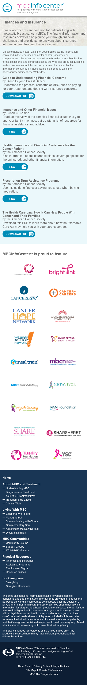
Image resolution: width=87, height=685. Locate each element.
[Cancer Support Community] (62, 316)
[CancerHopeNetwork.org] (24, 316)
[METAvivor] (62, 385)
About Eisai (24, 666)
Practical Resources (17, 556)
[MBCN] (62, 362)
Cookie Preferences (50, 670)
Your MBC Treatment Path (20, 495)
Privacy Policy (42, 666)
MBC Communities (16, 539)
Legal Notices (61, 666)
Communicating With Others (22, 521)
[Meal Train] (24, 362)
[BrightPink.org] (62, 269)
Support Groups (15, 546)
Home (7, 477)
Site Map (31, 670)
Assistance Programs (18, 564)
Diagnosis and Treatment (20, 492)
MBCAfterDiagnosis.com (44, 674)
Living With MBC (15, 509)
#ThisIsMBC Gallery (17, 550)
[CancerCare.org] (24, 293)
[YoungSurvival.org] (62, 454)
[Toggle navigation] (7, 7)
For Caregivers (13, 578)
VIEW (12, 131)
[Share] (24, 431)
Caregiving (12, 582)
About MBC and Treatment (22, 484)
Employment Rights (17, 568)
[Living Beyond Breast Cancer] (62, 339)
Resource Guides (16, 572)
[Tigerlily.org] (24, 454)
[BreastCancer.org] (24, 269)
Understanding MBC (17, 488)
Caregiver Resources (18, 586)
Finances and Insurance (20, 560)
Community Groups (17, 542)
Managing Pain (14, 517)
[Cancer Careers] (62, 293)
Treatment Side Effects (18, 499)
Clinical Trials (13, 503)
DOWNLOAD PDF (16, 96)
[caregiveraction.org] (24, 339)
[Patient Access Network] (62, 408)
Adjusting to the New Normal (22, 528)
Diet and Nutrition (16, 532)
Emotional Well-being (18, 513)
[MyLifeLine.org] (24, 408)
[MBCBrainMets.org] (24, 385)
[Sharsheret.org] (63, 433)
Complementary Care (18, 525)
